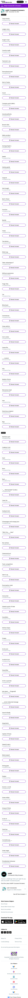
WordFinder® (14, 968)
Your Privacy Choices (15, 997)
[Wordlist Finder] (14, 954)
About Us (3, 938)
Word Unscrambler (6, 909)
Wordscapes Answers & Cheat (14, 973)
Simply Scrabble (14, 983)
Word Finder (4, 904)
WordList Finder (14, 978)
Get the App (20, 2)
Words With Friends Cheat (7, 906)
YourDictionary (14, 989)
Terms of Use (18, 941)
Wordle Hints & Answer (7, 912)
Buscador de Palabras (14, 994)
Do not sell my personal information (10, 947)
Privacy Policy (18, 938)
